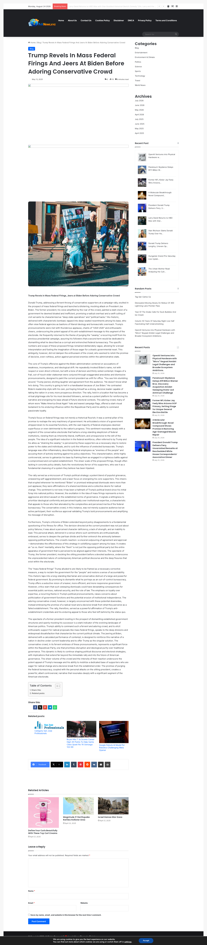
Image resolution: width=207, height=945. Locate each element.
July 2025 (139, 119)
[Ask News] (42, 23)
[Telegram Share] (50, 707)
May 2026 (139, 110)
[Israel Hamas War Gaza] (113, 805)
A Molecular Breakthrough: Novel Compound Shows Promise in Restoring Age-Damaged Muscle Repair (164, 427)
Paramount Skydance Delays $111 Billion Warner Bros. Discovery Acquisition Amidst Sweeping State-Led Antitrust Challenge (165, 385)
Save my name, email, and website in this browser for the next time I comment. (66, 915)
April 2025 (139, 133)
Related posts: (38, 693)
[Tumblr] (74, 764)
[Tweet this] (40, 707)
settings (128, 942)
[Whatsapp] (55, 707)
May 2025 (139, 128)
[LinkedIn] (67, 764)
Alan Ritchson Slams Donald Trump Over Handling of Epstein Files (97, 6)
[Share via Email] (101, 764)
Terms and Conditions (166, 20)
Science (138, 66)
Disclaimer (119, 20)
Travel (137, 80)
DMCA (131, 20)
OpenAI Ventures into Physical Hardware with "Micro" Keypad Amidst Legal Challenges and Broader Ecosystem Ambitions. (155, 333)
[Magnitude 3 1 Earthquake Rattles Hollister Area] (78, 805)
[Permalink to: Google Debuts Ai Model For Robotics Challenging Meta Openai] (114, 732)
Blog (39, 42)
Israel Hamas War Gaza (110, 817)
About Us (72, 20)
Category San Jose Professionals (43, 732)
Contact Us (86, 20)
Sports (138, 71)
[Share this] (35, 707)
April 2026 (139, 114)
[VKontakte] (94, 764)
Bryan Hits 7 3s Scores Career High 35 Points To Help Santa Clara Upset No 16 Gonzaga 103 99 (80, 743)
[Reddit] (87, 764)
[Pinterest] (80, 764)
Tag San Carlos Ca (143, 297)
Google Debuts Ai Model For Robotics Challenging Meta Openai (112, 747)
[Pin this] (45, 707)
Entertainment (141, 52)
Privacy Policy (145, 20)
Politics (138, 62)
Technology (140, 76)
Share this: (36, 690)
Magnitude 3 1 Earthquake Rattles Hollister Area (76, 818)
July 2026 (139, 100)
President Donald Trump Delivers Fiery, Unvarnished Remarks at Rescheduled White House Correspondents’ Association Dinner (165, 450)
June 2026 (139, 105)
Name (31, 891)
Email (31, 903)
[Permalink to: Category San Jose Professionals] (49, 725)
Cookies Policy (102, 20)
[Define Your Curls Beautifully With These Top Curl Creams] (43, 812)
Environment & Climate (145, 57)
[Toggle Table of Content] (56, 686)
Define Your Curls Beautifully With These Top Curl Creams (42, 832)
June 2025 (139, 124)
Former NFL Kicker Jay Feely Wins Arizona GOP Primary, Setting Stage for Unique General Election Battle (165, 406)
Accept (146, 940)
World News (140, 85)
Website (84, 903)
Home (61, 20)
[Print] (107, 764)
